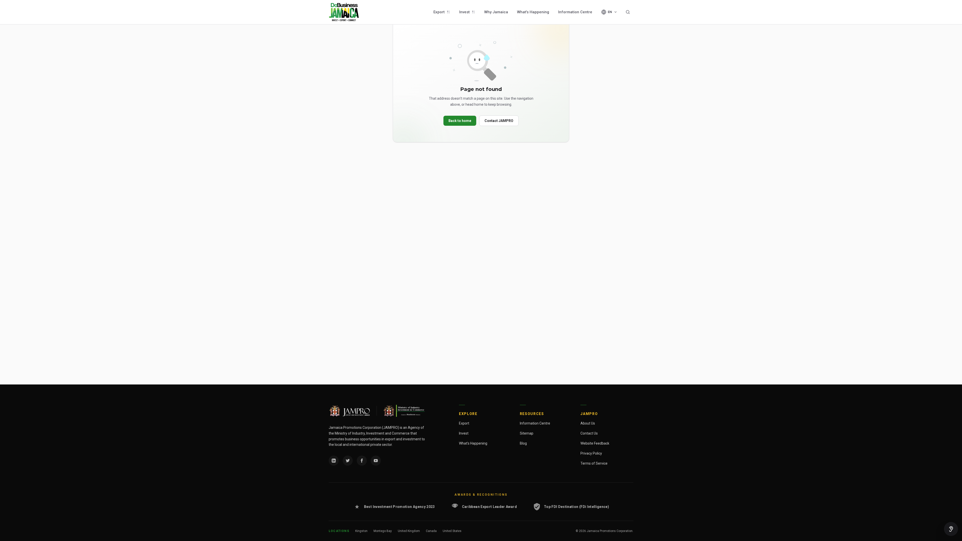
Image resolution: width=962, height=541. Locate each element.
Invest (464, 12)
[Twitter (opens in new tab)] (348, 461)
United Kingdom (409, 531)
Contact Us (589, 433)
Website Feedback (594, 443)
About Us (587, 423)
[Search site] (627, 12)
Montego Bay (383, 531)
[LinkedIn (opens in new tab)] (334, 461)
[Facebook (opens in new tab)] (362, 461)
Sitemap (526, 433)
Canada (431, 531)
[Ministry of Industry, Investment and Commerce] (404, 411)
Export (439, 12)
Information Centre (575, 12)
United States (452, 531)
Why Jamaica (496, 12)
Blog (523, 443)
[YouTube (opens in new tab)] (376, 461)
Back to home (459, 121)
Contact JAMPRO (499, 121)
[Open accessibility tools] (951, 529)
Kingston (361, 531)
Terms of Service (594, 463)
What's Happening (533, 12)
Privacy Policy (591, 453)
